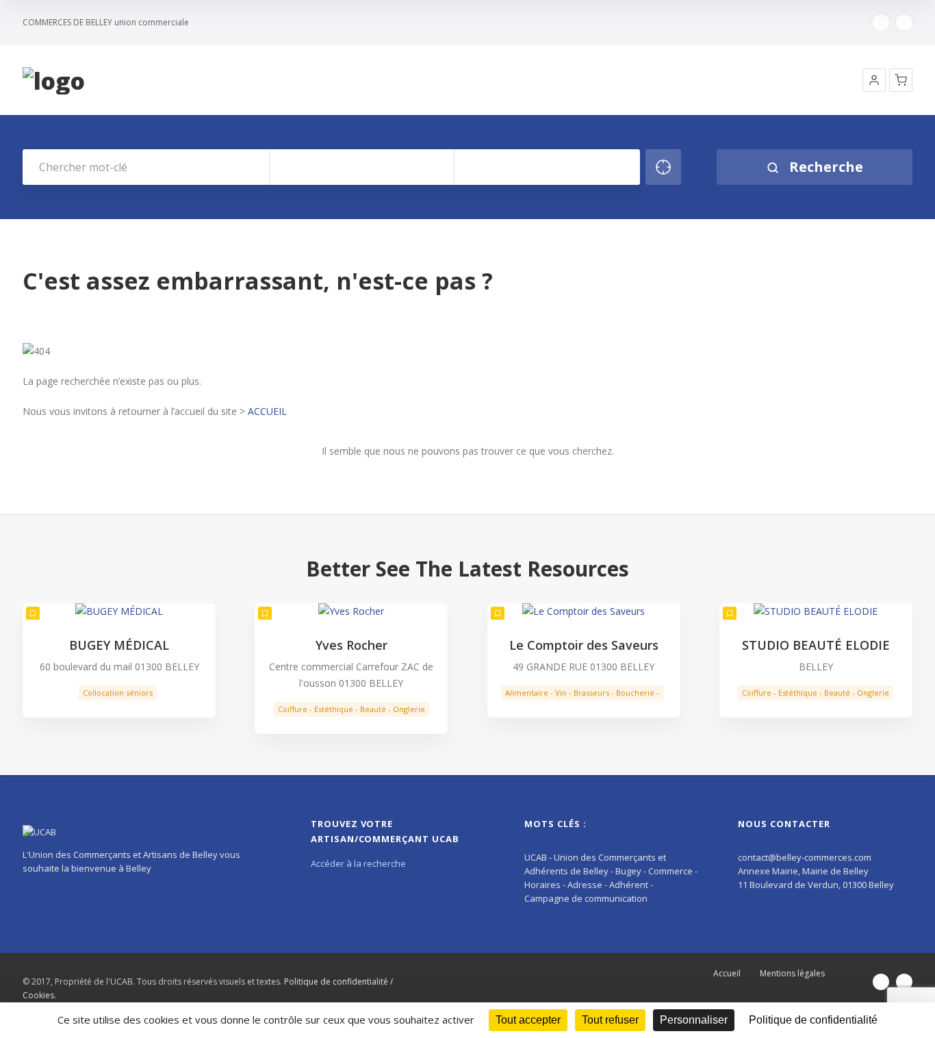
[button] (874, 80)
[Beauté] (351, 611)
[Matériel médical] (119, 611)
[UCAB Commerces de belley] (54, 81)
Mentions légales (792, 973)
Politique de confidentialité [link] (813, 1020)
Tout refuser (610, 1020)
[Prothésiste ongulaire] (815, 611)
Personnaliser (694, 1020)
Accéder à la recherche (358, 863)
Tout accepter (528, 1020)
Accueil (727, 973)
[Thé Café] (583, 611)
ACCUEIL (267, 411)
